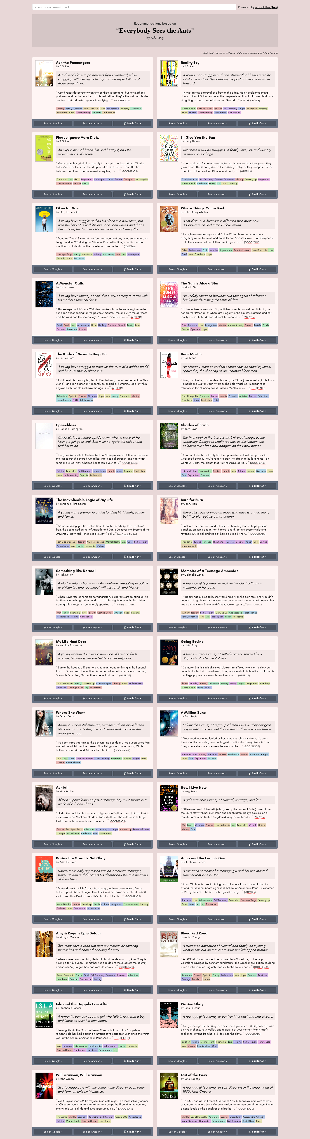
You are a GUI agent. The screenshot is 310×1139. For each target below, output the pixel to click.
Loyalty (115, 396)
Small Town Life (91, 108)
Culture (100, 546)
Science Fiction (189, 471)
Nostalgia (121, 975)
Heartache (116, 758)
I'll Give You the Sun (198, 137)
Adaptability (125, 829)
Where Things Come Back (203, 208)
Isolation (186, 1041)
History (111, 254)
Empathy (125, 108)
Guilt (76, 179)
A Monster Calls (70, 283)
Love (102, 108)
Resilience (202, 183)
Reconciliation (73, 762)
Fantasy (224, 683)
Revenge (207, 541)
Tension (251, 471)
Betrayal (241, 471)
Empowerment (189, 546)
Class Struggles (103, 683)
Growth (253, 825)
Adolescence (235, 612)
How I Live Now (193, 787)
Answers (212, 758)
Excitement (95, 687)
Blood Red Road (194, 933)
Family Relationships (66, 541)
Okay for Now (67, 208)
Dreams (248, 325)
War (118, 254)
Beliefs (257, 325)
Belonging (93, 1116)
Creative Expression (224, 179)
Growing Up (142, 179)
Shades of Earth (195, 425)
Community (101, 829)
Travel (184, 904)
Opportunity (235, 1116)
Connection (234, 112)
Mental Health (189, 108)
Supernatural (226, 250)
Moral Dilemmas (189, 1121)
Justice (214, 396)
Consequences (64, 183)
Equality (84, 475)
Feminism (262, 975)
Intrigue (264, 754)
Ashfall (62, 787)
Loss (71, 179)
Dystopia (73, 396)
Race (258, 1121)
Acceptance (113, 108)
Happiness (92, 1050)
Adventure (62, 396)
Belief (184, 250)
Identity (60, 108)
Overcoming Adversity (253, 1116)
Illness (185, 683)
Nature (261, 825)
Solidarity (233, 396)
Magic (241, 683)
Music (200, 687)
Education (263, 396)
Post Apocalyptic (74, 829)
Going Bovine (192, 641)
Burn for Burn (192, 499)
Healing (192, 112)
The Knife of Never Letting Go (81, 354)
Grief (110, 179)
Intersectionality (235, 325)
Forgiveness (87, 179)
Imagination (252, 683)
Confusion (136, 108)
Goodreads (121, 100)
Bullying (97, 254)
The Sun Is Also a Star (200, 283)
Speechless (66, 425)
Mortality (193, 683)
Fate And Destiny (242, 250)
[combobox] (134, 7)
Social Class (248, 1121)
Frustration (62, 112)
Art (218, 183)
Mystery (202, 754)
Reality (233, 683)
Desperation (105, 833)
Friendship (62, 179)
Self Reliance (73, 833)
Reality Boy (190, 62)
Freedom (96, 112)
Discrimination (131, 904)
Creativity (232, 183)
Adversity (225, 825)
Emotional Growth (116, 325)
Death (67, 325)
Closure (60, 762)
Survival (82, 396)
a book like (266, 7)
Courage (92, 396)
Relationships (86, 400)
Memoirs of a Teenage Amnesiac (209, 570)
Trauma (195, 1041)
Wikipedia (246, 171)
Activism (243, 396)
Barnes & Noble (250, 100)
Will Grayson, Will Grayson (79, 1075)
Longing (127, 758)
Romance (192, 325)
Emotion (61, 329)
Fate (184, 325)
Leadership (233, 754)
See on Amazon (91, 123)
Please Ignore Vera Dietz (77, 137)
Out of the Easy (194, 1075)
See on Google (52, 123)
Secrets (118, 179)
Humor (208, 687)
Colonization (205, 471)
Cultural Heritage (95, 541)
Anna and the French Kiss (203, 858)
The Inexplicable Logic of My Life (84, 499)
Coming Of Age (205, 108)
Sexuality (82, 1116)
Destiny (185, 329)
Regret (136, 758)
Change (61, 833)
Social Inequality (190, 396)
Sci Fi (75, 400)
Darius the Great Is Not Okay (80, 858)
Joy (86, 687)
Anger (242, 108)
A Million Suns (193, 712)
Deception (129, 179)
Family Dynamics (74, 108)
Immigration (211, 325)
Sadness (83, 329)
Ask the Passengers (73, 62)
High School (219, 541)
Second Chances (84, 758)
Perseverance (105, 1050)
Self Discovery (230, 108)
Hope (71, 112)
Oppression (204, 1121)
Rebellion (196, 979)
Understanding (83, 112)
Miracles (214, 250)
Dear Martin (191, 354)
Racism (252, 396)
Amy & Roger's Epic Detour (78, 933)
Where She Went (70, 712)
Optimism (195, 329)
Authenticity (109, 112)
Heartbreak (62, 979)
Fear (184, 475)
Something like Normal (76, 570)
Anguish (118, 612)
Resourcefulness (141, 829)
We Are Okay (192, 1004)
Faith (205, 250)
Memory (185, 612)
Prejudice (204, 396)
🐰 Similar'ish (131, 123)
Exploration (193, 475)
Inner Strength (64, 400)
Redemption (100, 179)
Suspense (261, 471)
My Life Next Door (71, 641)
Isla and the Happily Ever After (82, 1004)
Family (85, 183)
